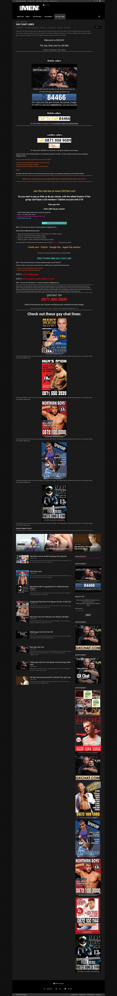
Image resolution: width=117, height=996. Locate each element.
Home (17, 22)
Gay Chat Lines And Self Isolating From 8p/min (48, 556)
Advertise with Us (53, 1)
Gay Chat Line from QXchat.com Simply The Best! (49, 617)
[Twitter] (100, 1)
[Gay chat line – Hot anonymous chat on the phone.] (87, 542)
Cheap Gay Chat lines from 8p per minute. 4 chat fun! (50, 602)
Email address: (79, 608)
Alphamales (59, 27)
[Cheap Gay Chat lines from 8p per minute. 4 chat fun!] (22, 610)
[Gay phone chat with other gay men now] (30, 542)
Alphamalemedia (52, 27)
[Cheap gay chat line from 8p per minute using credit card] (22, 665)
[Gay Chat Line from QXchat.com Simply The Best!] (22, 619)
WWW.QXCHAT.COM (57, 223)
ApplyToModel (67, 27)
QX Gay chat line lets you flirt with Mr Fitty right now (50, 677)
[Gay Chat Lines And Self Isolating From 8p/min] (22, 559)
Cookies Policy (39, 1)
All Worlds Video (43, 27)
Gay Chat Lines (59, 16)
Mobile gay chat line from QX (41, 632)
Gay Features (37, 16)
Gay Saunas (48, 16)
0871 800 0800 (54, 299)
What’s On (20, 16)
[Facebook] (94, 1)
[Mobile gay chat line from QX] (22, 634)
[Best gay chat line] (22, 649)
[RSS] (97, 1)
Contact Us (45, 1)
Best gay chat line (37, 647)
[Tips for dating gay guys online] (58, 542)
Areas (27, 16)
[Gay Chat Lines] (22, 577)
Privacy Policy (31, 1)
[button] (99, 17)
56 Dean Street (20, 27)
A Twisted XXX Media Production (31, 27)
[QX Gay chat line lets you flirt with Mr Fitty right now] (22, 680)
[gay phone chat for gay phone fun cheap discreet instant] (22, 589)
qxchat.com (55, 242)
